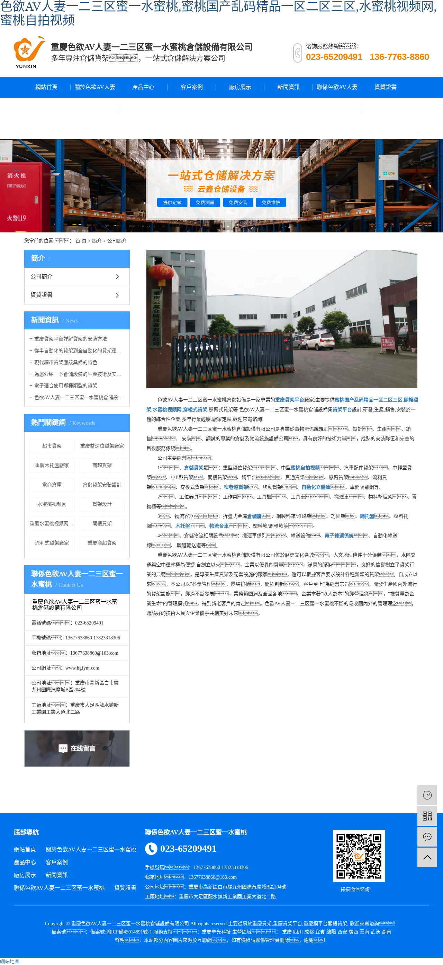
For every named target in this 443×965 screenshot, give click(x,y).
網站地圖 (9, 961)
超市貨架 (52, 446)
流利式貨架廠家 (52, 543)
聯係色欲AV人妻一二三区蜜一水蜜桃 (337, 108)
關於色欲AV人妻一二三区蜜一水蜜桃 (94, 108)
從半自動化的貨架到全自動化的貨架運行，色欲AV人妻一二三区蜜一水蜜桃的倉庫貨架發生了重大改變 (79, 350)
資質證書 (385, 87)
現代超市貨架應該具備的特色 (65, 362)
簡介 (97, 241)
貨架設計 (102, 504)
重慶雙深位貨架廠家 (102, 446)
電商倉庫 (52, 484)
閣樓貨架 (102, 523)
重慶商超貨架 (102, 543)
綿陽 (331, 932)
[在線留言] (427, 837)
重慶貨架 (262, 923)
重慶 (287, 932)
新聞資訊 (289, 87)
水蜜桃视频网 (51, 504)
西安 (342, 932)
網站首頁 (46, 87)
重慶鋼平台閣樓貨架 (325, 923)
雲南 (364, 932)
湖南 (386, 932)
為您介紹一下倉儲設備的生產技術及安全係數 (79, 374)
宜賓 (320, 932)
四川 (298, 932)
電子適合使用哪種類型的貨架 (65, 385)
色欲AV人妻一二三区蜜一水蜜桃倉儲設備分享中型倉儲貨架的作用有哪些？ (79, 397)
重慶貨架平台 (287, 923)
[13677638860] (427, 795)
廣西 (353, 932)
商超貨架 (102, 465)
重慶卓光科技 (216, 932)
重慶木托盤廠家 (52, 465)
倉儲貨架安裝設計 (102, 484)
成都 (309, 932)
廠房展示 (240, 87)
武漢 (375, 932)
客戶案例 (192, 87)
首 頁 (81, 241)
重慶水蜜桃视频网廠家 (52, 523)
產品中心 (143, 87)
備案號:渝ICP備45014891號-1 (121, 932)
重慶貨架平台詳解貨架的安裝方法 (70, 339)
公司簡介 (41, 277)
